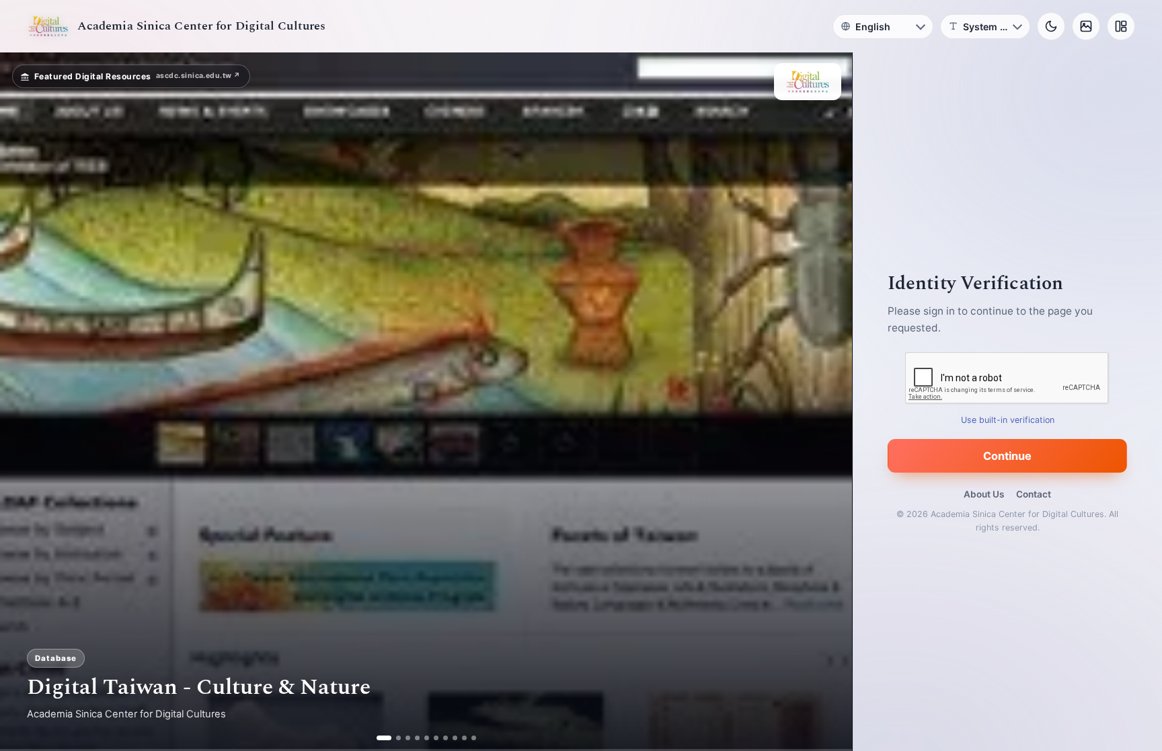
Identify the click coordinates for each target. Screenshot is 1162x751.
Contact (1033, 494)
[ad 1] (379, 738)
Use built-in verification (1007, 420)
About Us (984, 494)
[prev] (24, 402)
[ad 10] (473, 738)
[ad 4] (417, 738)
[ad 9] (464, 738)
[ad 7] (445, 738)
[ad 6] (436, 738)
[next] (828, 402)
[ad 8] (455, 738)
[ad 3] (402, 738)
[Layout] (1121, 26)
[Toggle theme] (1051, 26)
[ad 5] (426, 738)
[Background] (1086, 26)
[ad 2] (388, 738)
